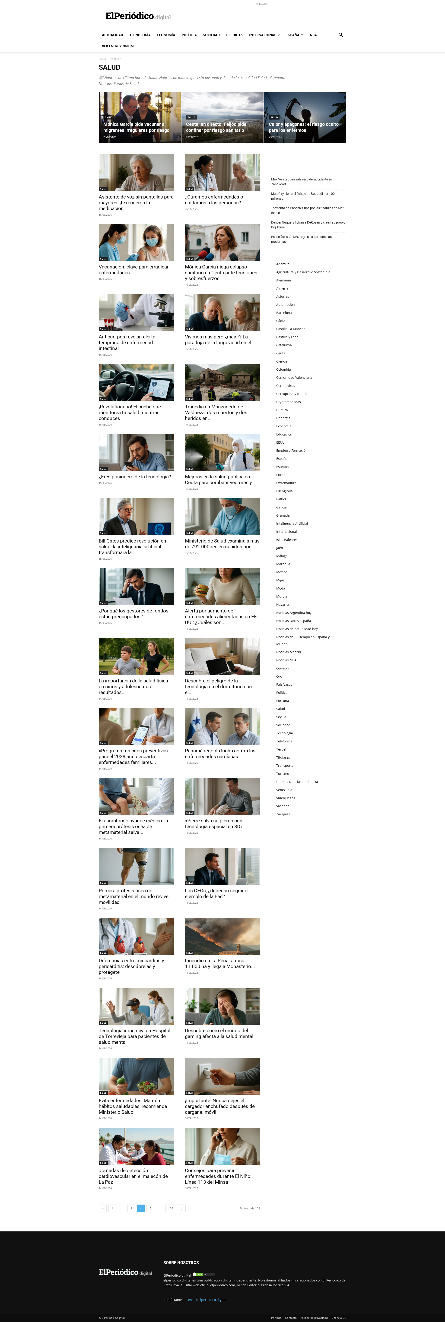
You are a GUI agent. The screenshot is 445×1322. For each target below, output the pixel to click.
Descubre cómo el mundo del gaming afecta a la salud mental (219, 1033)
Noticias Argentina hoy (294, 612)
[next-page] (182, 1208)
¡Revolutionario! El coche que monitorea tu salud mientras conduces (130, 412)
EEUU (280, 442)
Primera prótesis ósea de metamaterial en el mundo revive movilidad (133, 896)
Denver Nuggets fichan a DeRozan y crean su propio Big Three (308, 225)
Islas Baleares (287, 539)
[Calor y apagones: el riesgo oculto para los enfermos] (305, 117)
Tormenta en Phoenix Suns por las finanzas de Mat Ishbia (307, 210)
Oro (279, 676)
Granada (283, 515)
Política (189, 35)
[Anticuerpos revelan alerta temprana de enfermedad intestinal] (136, 312)
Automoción (285, 304)
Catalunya (284, 345)
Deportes (234, 35)
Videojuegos (285, 798)
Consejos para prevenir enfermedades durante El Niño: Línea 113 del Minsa (218, 1176)
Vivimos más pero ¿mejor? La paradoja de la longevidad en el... (220, 339)
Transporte (284, 765)
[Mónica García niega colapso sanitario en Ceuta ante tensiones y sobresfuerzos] (222, 242)
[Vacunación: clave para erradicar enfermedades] (136, 242)
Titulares (283, 757)
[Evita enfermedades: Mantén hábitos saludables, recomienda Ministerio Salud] (136, 1076)
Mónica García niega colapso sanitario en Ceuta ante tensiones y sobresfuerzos (221, 272)
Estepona (283, 466)
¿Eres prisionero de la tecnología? (135, 477)
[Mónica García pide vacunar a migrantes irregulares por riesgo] (140, 117)
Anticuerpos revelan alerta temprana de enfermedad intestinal (127, 342)
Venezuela (284, 790)
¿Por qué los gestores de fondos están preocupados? (133, 613)
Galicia (281, 507)
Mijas (280, 580)
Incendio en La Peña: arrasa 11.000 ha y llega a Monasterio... (220, 963)
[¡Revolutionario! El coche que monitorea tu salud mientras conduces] (136, 382)
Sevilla (281, 717)
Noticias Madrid (288, 652)
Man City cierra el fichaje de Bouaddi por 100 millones (303, 196)
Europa (281, 475)
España (292, 35)
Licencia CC (338, 1318)
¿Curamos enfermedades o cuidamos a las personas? (214, 199)
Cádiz (280, 321)
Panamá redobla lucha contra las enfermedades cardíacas (220, 753)
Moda (280, 588)
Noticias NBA (286, 660)
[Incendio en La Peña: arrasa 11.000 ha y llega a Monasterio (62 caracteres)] (222, 936)
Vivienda (282, 806)
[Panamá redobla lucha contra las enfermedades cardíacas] (222, 726)
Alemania (283, 280)
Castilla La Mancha (290, 329)
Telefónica (284, 741)
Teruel (281, 749)
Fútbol (281, 499)
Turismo (282, 773)
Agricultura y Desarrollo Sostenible (303, 272)
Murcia (281, 596)
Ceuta (280, 353)
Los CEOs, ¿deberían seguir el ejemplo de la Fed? (216, 893)
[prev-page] (103, 1208)
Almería (282, 288)
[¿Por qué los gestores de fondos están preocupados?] (136, 586)
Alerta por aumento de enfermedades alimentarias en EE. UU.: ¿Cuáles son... (221, 616)
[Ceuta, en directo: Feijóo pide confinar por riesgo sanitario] (222, 117)
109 (170, 1208)
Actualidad (112, 35)
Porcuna (282, 700)
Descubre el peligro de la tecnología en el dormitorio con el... (218, 686)
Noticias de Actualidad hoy (297, 629)
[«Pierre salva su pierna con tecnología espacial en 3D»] (222, 796)
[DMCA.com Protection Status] (203, 1275)
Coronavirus (285, 385)
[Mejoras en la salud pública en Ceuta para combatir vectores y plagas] (222, 452)
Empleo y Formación (292, 450)
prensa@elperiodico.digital (205, 1299)
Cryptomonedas (288, 402)
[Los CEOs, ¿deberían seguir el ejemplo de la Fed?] (222, 866)
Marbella (283, 564)
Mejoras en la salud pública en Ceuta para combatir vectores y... (220, 479)
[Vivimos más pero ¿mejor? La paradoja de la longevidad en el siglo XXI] (222, 312)
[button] (340, 35)
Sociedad (211, 35)
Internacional (262, 35)
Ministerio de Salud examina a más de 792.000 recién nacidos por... (222, 543)
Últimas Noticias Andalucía (297, 781)
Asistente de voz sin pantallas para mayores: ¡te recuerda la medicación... (136, 202)
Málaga (282, 556)
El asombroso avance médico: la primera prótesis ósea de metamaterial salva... (133, 826)
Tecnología (140, 35)
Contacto (291, 1318)
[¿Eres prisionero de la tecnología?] (136, 452)
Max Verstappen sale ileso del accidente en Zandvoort (301, 181)
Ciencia (282, 361)
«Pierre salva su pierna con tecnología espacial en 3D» (214, 823)
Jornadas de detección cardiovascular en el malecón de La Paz (133, 1176)
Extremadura (286, 483)
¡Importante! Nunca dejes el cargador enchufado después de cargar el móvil (220, 1106)
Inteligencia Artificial (292, 523)
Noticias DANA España (293, 620)
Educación (284, 434)
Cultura (282, 410)
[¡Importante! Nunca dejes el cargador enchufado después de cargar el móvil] (222, 1076)
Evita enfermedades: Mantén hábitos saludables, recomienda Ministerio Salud (133, 1106)
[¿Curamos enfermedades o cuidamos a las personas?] (222, 172)
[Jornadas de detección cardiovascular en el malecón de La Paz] (136, 1146)
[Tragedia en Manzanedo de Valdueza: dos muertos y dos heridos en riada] (222, 382)
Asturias (282, 296)
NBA (313, 35)
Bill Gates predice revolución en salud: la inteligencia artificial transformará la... (132, 546)
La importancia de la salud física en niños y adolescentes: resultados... (133, 686)
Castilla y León (287, 337)
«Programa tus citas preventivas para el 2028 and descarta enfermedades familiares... (133, 756)
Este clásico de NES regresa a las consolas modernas (301, 239)
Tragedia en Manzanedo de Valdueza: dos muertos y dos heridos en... (216, 412)
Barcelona (284, 312)
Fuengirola (284, 491)
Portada (276, 1318)
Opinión (282, 668)
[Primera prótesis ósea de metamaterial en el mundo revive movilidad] (136, 866)
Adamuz (282, 264)
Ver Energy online (118, 46)
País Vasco (284, 684)
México (281, 572)
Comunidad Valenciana (294, 377)
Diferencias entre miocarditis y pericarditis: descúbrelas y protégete (131, 966)
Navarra (282, 604)
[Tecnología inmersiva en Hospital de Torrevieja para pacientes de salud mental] (136, 1006)
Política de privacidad (314, 1318)
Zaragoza (283, 814)
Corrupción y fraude (292, 393)
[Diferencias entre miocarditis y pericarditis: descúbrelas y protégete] (136, 936)
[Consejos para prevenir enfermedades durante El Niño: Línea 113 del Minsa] (222, 1146)
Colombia (283, 369)
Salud (102, 59)
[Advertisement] (262, 16)
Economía (166, 35)
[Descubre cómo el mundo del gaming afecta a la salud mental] (222, 1006)
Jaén (279, 548)
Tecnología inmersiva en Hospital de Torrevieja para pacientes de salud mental (134, 1036)
